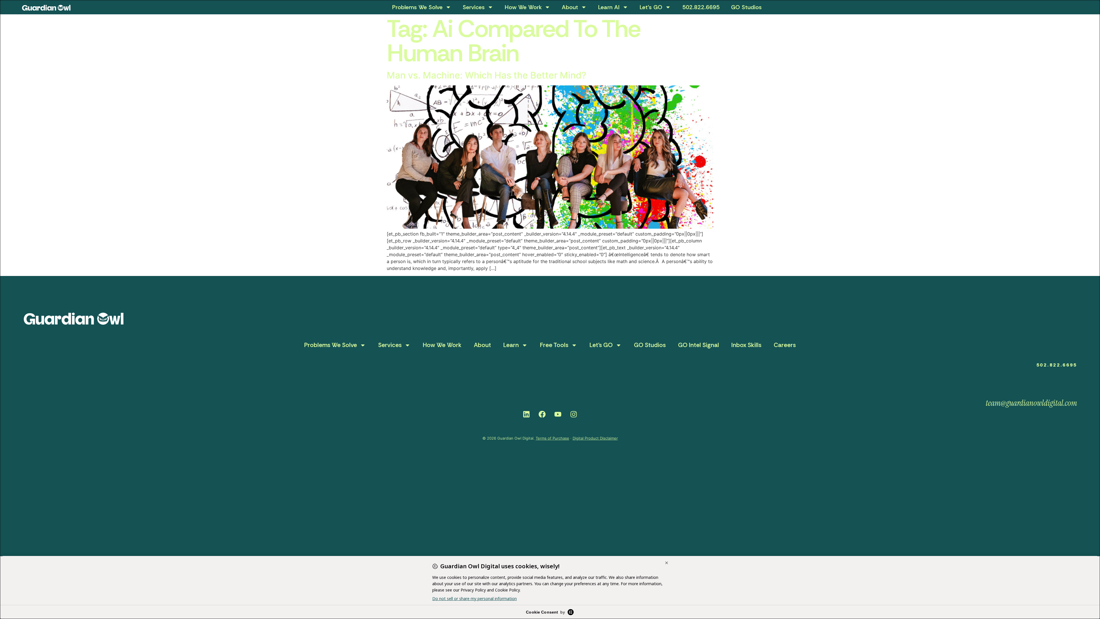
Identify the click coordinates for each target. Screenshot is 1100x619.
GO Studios (746, 7)
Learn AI (609, 7)
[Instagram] (574, 414)
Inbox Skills (746, 345)
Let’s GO (651, 7)
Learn (511, 345)
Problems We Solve (417, 7)
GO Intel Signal (698, 345)
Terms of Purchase (552, 438)
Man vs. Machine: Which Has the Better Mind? (486, 75)
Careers (785, 345)
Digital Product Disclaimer (595, 438)
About (570, 7)
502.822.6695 (701, 7)
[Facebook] (542, 414)
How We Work (523, 7)
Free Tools (554, 345)
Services (474, 7)
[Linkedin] (526, 414)
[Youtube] (558, 414)
